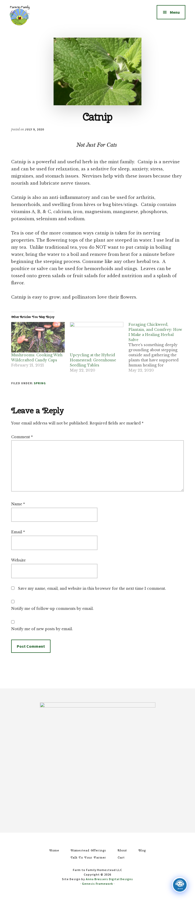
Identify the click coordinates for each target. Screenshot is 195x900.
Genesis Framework (97, 884)
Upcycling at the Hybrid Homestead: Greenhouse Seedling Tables (93, 360)
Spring (40, 383)
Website (18, 560)
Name (18, 504)
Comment (22, 437)
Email (18, 532)
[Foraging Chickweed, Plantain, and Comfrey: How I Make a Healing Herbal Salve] (157, 347)
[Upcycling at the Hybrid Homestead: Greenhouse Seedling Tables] (96, 337)
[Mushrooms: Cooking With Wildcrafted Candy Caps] (38, 337)
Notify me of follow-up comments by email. (52, 608)
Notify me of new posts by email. (42, 629)
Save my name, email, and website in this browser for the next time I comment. (92, 588)
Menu (175, 12)
